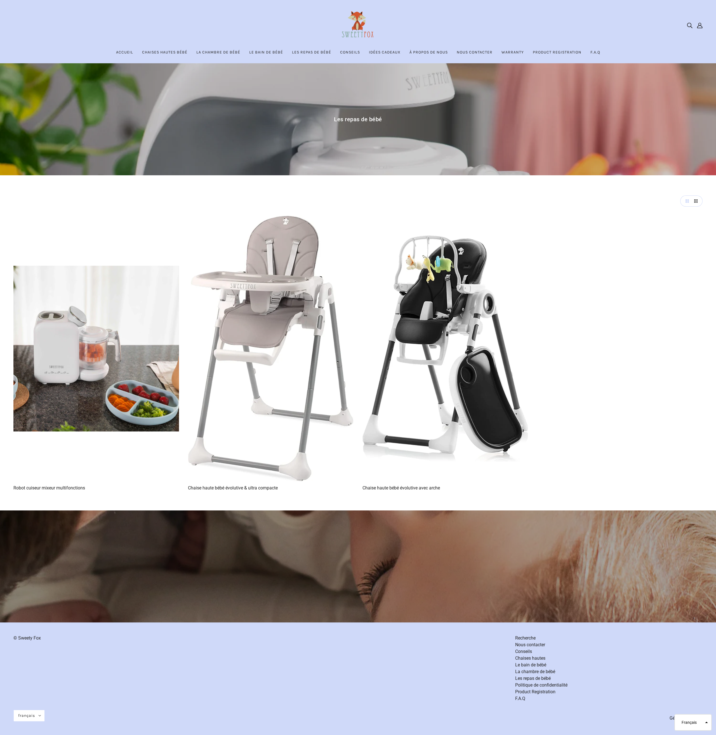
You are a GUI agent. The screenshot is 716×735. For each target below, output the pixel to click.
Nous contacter (530, 644)
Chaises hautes (530, 658)
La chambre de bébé (535, 671)
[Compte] (700, 25)
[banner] (358, 24)
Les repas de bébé (533, 678)
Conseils (523, 651)
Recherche (525, 638)
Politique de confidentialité (541, 685)
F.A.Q (520, 698)
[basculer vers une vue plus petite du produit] (697, 201)
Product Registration (535, 691)
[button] (693, 722)
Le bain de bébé (530, 665)
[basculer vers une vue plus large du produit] (685, 201)
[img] (690, 25)
